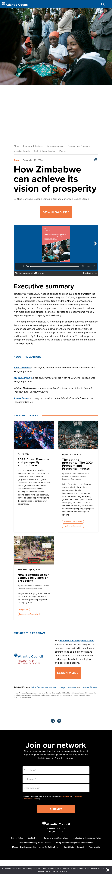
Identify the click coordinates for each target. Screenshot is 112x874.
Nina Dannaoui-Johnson (44, 687)
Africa (16, 145)
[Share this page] (59, 721)
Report (17, 160)
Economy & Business (33, 145)
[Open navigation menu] (108, 4)
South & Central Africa (44, 150)
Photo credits (94, 847)
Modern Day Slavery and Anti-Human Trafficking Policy (35, 847)
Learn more (68, 673)
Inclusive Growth (22, 150)
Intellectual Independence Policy (87, 838)
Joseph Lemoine (67, 687)
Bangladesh (23, 609)
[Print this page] (95, 160)
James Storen (89, 687)
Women (62, 150)
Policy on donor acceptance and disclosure (74, 842)
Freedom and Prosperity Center (77, 640)
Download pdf (56, 212)
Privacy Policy (65, 796)
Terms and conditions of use (56, 838)
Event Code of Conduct (74, 847)
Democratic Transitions (73, 522)
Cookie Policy (33, 838)
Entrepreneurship (55, 145)
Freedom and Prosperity (78, 145)
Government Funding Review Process (35, 842)
